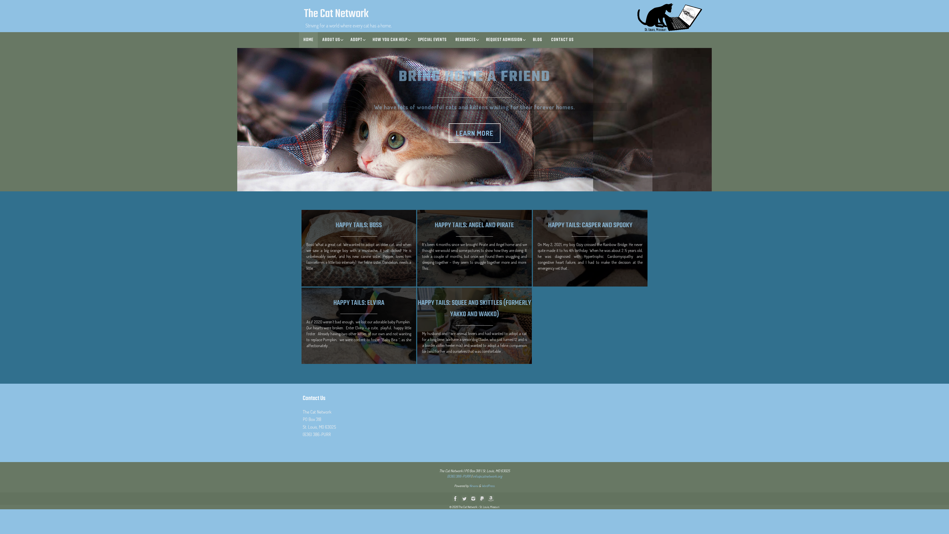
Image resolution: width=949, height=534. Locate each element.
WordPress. (488, 486)
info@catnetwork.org (320, 442)
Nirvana (473, 486)
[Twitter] (464, 498)
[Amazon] (491, 498)
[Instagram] (473, 498)
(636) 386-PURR (459, 476)
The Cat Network (336, 14)
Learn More (475, 131)
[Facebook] (455, 498)
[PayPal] (482, 498)
